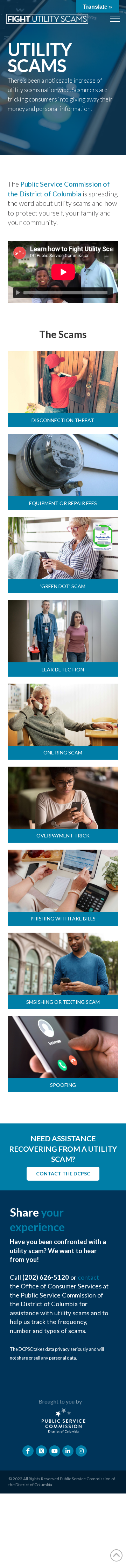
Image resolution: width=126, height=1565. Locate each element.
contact (88, 1277)
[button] (115, 19)
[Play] (18, 292)
